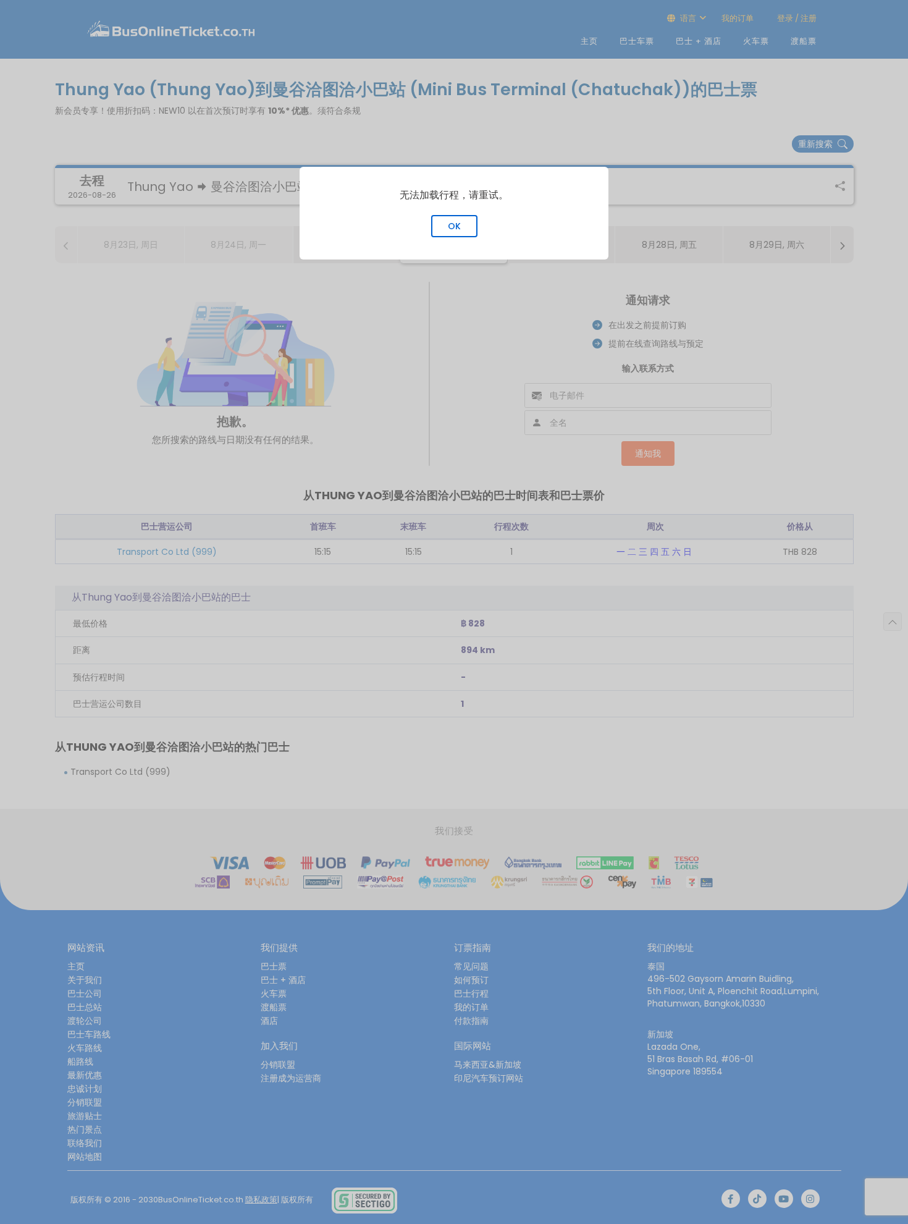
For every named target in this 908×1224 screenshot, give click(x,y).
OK (454, 226)
